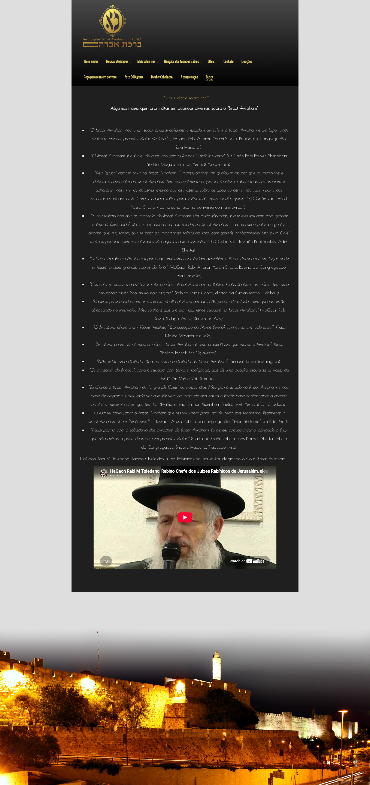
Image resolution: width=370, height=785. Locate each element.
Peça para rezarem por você (100, 77)
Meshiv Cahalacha (162, 77)
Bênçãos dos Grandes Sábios (181, 61)
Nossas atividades (117, 61)
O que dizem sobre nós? (185, 97)
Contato (229, 61)
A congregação (189, 77)
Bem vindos (91, 61)
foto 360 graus (134, 77)
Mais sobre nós (146, 61)
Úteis (211, 61)
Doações (247, 61)
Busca (209, 77)
